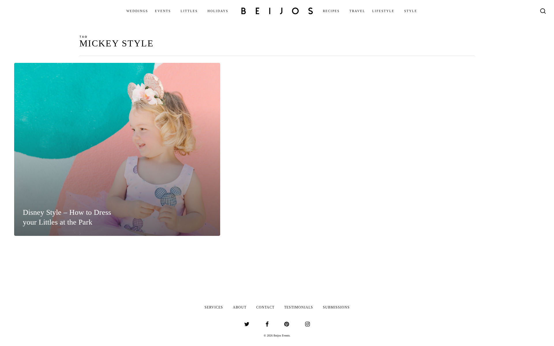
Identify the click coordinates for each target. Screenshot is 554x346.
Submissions (336, 307)
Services (214, 307)
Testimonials (298, 307)
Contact (265, 307)
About (239, 307)
